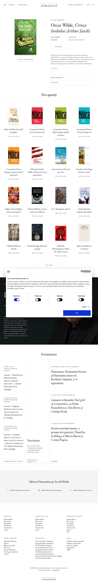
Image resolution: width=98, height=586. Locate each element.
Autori (6, 530)
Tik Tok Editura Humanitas (43, 545)
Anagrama (56, 570)
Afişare (84, 307)
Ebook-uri (7, 548)
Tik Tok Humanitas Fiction (43, 552)
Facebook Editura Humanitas (44, 541)
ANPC (69, 550)
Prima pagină (22, 4)
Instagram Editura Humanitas (44, 543)
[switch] (38, 299)
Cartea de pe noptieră (76, 40)
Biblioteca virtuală (9, 545)
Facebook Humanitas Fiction (44, 548)
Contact (6, 554)
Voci (68, 532)
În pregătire (7, 523)
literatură (72, 37)
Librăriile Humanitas (75, 4)
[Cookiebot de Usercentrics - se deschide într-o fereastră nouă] (82, 271)
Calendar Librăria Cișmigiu (13, 461)
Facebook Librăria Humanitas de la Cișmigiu (48, 556)
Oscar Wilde (62, 25)
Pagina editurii (8, 519)
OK (77, 313)
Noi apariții (7, 521)
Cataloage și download (11, 552)
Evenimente (7, 526)
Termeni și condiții (72, 545)
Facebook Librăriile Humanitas (44, 554)
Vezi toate (49, 265)
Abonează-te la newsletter (33, 461)
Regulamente (71, 548)
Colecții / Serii (8, 528)
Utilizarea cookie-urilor (74, 543)
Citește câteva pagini (25, 59)
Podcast (6, 543)
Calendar (54, 461)
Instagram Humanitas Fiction (44, 550)
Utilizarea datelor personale (75, 541)
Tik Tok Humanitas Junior (43, 558)
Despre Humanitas (10, 550)
